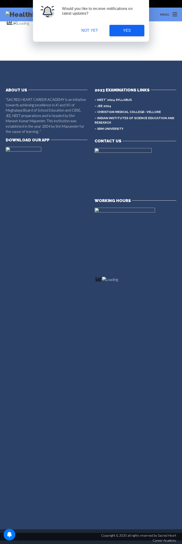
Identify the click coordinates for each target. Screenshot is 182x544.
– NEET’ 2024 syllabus (113, 100)
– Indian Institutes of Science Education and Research (134, 120)
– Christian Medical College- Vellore (128, 112)
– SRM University (109, 128)
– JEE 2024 (103, 106)
